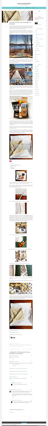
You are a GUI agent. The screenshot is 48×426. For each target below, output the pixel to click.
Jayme (10, 376)
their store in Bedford (20, 127)
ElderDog (16, 343)
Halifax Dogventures (24, 4)
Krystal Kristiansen (12, 389)
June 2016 (36, 82)
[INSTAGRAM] (23, 423)
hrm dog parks (13, 346)
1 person (15, 365)
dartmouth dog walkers (22, 344)
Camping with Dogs (37, 50)
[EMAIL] (22, 423)
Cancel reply (22, 409)
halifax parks (29, 345)
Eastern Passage (38, 42)
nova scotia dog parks (16, 346)
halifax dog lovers (11, 345)
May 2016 (36, 84)
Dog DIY (14, 343)
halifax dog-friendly (26, 345)
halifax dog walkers (22, 345)
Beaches (36, 30)
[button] (17, 71)
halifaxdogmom (13, 382)
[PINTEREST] (24, 423)
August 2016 (36, 78)
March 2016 (36, 87)
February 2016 (36, 89)
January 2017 (36, 71)
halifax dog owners (15, 345)
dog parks (27, 344)
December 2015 (36, 93)
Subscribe (39, 16)
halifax (30, 344)
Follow (36, 23)
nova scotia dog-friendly (21, 346)
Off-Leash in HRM (37, 61)
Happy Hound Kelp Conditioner (23, 92)
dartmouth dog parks (18, 344)
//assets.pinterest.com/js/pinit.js (13, 332)
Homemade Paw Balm (17, 91)
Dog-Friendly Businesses (38, 54)
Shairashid (10, 355)
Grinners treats (30, 92)
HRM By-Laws (36, 59)
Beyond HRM (12, 344)
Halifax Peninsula (38, 44)
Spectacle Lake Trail (12, 59)
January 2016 (36, 91)
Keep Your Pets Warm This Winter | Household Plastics (19, 368)
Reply (31, 355)
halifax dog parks (18, 345)
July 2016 (36, 80)
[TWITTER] (26, 423)
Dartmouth (12, 343)
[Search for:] (39, 13)
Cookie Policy (15, 424)
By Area (35, 32)
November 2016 (36, 73)
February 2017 (36, 69)
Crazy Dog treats (11, 93)
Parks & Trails (18, 343)
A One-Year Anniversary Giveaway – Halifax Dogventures (19, 371)
